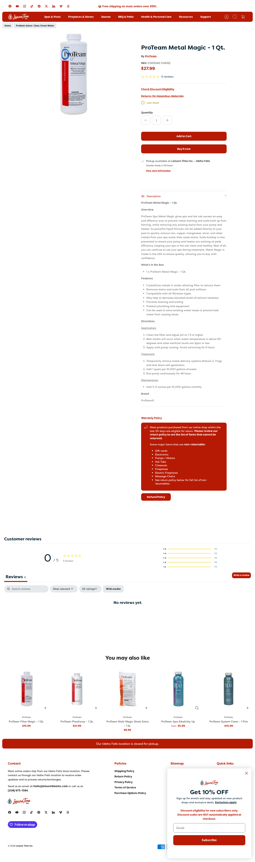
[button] (190, 549)
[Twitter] (46, 6)
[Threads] (68, 6)
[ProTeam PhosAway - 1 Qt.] (77, 689)
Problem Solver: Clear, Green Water (35, 25)
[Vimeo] (61, 6)
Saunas (106, 16)
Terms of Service (125, 787)
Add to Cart (183, 136)
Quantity (147, 112)
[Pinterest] (39, 6)
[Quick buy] (197, 708)
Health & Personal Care (156, 16)
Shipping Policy (124, 771)
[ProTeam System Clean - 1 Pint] (228, 689)
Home (7, 25)
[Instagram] (24, 6)
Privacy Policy (123, 782)
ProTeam (151, 56)
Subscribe (209, 840)
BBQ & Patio (126, 16)
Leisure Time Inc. (24, 845)
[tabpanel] (127, 614)
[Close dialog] (246, 773)
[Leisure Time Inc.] (18, 17)
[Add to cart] (45, 708)
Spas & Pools (52, 16)
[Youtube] (17, 6)
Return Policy (123, 776)
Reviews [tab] (16, 577)
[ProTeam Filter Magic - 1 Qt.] (26, 689)
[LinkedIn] (53, 6)
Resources (186, 16)
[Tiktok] (31, 6)
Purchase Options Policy (130, 793)
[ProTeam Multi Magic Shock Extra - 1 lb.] (127, 689)
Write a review (241, 575)
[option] (73, 74)
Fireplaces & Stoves (81, 16)
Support (205, 16)
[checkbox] (113, 589)
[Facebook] (10, 6)
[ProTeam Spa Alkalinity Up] (178, 689)
